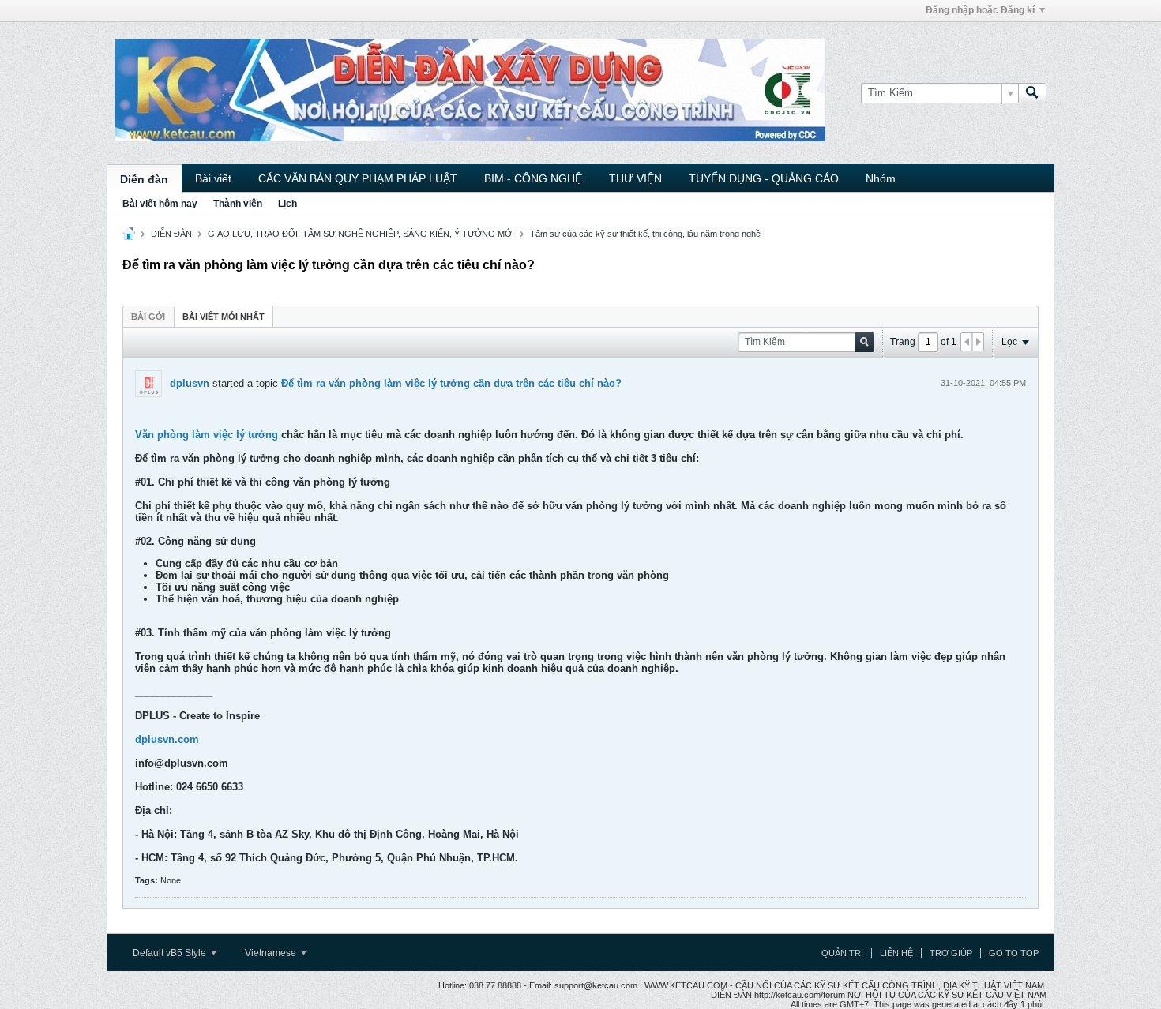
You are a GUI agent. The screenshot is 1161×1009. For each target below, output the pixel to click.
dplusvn (189, 383)
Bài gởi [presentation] (148, 316)
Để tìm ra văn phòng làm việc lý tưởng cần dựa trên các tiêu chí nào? (451, 383)
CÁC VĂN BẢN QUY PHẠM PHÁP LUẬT (357, 178)
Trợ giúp (951, 953)
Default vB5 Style (171, 952)
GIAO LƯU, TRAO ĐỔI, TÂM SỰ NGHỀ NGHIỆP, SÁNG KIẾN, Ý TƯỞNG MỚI (361, 233)
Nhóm (881, 178)
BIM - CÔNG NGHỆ (533, 178)
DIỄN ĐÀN (171, 233)
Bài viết (213, 178)
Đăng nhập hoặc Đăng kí (980, 10)
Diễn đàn (144, 179)
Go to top (1014, 953)
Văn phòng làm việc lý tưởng (206, 435)
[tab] (148, 316)
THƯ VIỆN (635, 178)
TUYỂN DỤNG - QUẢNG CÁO (764, 178)
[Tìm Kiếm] (1032, 93)
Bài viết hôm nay (159, 203)
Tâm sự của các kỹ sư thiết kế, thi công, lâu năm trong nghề (645, 233)
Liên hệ (896, 953)
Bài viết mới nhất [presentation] (223, 316)
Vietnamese (272, 952)
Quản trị (842, 953)
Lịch (287, 203)
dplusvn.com (167, 739)
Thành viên (237, 203)
